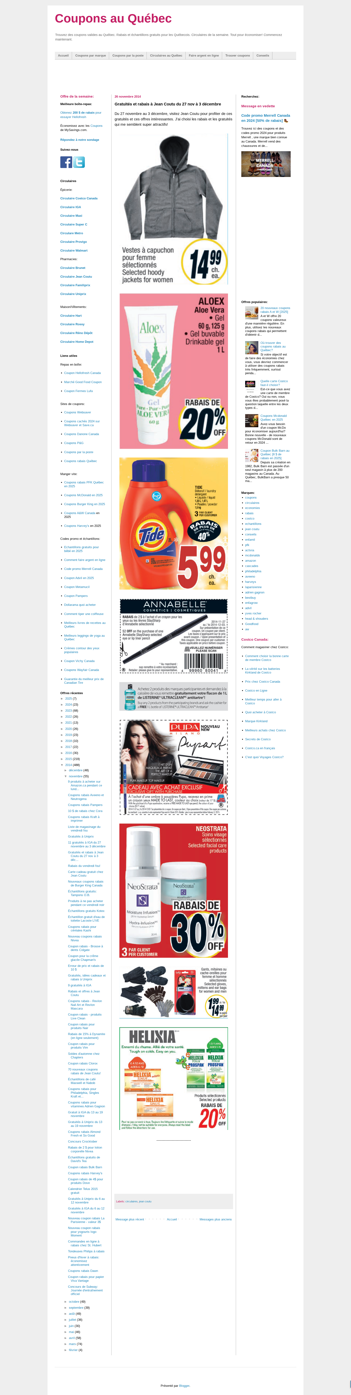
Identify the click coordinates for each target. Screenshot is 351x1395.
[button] (175, 688)
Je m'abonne (175, 716)
